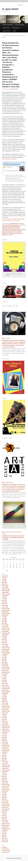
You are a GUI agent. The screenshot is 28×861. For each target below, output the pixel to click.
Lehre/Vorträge (8, 225)
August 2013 (5, 830)
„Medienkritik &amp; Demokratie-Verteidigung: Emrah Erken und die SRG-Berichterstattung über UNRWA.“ (13, 537)
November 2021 (5, 669)
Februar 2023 (5, 644)
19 (10, 565)
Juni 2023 (4, 638)
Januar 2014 (5, 822)
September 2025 (6, 594)
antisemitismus (5, 229)
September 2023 (6, 633)
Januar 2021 (5, 685)
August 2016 (5, 771)
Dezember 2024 (5, 608)
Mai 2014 (4, 815)
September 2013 (6, 828)
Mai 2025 (4, 600)
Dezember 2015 (5, 784)
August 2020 (5, 693)
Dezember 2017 (5, 745)
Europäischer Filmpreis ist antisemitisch (12, 231)
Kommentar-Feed (6, 850)
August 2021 (5, 673)
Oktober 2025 (5, 592)
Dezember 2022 (5, 647)
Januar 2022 (5, 665)
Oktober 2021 (5, 670)
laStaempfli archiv (6, 27)
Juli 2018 (4, 734)
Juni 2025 (4, 598)
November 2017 (5, 747)
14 (16, 564)
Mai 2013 (4, 835)
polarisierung (13, 233)
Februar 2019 (5, 722)
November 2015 (5, 786)
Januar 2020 (5, 704)
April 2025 (4, 602)
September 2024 (6, 613)
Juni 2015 (4, 794)
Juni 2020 (4, 696)
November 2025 (5, 590)
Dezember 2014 (5, 804)
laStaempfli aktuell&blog (7, 24)
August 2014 (5, 810)
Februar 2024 (5, 625)
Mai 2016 (4, 776)
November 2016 (5, 766)
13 (13, 564)
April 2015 (4, 797)
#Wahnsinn (4, 227)
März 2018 (4, 740)
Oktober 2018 (5, 729)
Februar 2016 (5, 781)
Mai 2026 (4, 581)
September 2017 (6, 750)
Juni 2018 (4, 735)
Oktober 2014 (5, 807)
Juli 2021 (4, 675)
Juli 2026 (4, 577)
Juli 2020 (4, 695)
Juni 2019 (4, 716)
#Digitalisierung (7, 226)
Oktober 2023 (5, 631)
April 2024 (4, 621)
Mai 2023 (4, 639)
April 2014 (4, 817)
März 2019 (4, 721)
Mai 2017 (4, 757)
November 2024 (5, 610)
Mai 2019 (4, 717)
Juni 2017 (4, 755)
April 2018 (4, 739)
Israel (9, 233)
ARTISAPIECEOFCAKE (8, 482)
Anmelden (4, 847)
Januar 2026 (5, 587)
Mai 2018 (4, 737)
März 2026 (4, 584)
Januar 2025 (5, 607)
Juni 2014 (4, 814)
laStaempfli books (16, 27)
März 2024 (4, 623)
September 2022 (6, 652)
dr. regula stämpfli (10, 9)
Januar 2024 (5, 626)
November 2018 (5, 727)
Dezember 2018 (5, 726)
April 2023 (4, 641)
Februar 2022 (5, 664)
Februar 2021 (5, 683)
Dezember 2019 (5, 706)
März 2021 (4, 682)
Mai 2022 (4, 659)
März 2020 (4, 701)
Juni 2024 (4, 618)
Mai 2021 (4, 678)
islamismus (4, 233)
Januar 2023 (5, 646)
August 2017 (5, 752)
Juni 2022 (4, 657)
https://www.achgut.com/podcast (9, 159)
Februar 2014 (5, 820)
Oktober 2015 (5, 788)
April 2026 (4, 582)
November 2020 (5, 688)
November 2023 (5, 629)
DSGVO (14, 30)
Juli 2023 (4, 636)
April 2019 (4, 719)
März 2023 (4, 642)
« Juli (6, 570)
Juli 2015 (4, 792)
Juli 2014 (4, 812)
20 (13, 565)
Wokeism (11, 234)
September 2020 (6, 691)
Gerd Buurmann (17, 232)
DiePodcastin (7, 338)
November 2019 (5, 708)
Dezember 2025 (5, 589)
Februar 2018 (5, 742)
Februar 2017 (5, 761)
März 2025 (4, 603)
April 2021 (4, 680)
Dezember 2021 (5, 667)
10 (3, 564)
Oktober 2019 (5, 709)
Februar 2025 (5, 605)
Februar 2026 (5, 585)
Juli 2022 (4, 655)
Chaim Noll (11, 229)
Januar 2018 (5, 744)
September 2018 (6, 730)
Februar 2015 (5, 801)
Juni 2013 (4, 833)
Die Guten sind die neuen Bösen (9, 230)
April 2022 (4, 660)
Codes (3, 225)
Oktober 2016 (5, 768)
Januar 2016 (5, 783)
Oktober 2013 (5, 827)
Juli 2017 (4, 753)
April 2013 (4, 836)
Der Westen (22, 229)
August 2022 (5, 654)
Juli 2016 (4, 773)
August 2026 (5, 576)
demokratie (17, 229)
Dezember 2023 (5, 628)
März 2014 (4, 818)
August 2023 (5, 634)
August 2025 (5, 595)
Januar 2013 (5, 841)
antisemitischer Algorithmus (13, 227)
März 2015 (4, 799)
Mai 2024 (4, 620)
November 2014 (5, 805)
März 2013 (4, 838)
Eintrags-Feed (5, 849)
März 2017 (4, 760)
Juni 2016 (4, 775)
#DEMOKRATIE (13, 223)
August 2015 (5, 791)
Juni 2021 (4, 677)
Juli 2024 (4, 616)
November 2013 (5, 825)
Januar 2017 (5, 763)
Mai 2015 (4, 796)
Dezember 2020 (5, 687)
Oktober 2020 (5, 690)
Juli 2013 (4, 832)
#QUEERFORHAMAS (15, 226)
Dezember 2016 (5, 765)
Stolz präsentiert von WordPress (14, 858)
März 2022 (4, 662)
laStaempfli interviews (19, 24)
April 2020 (4, 700)
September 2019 (6, 711)
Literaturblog (15, 225)
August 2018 (5, 732)
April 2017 (4, 758)
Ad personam (20, 223)
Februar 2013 (5, 840)
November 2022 (5, 649)
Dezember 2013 (5, 823)
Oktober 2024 (5, 612)
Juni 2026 (4, 579)
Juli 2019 (4, 714)
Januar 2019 (5, 724)
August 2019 (5, 713)
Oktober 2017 (5, 748)
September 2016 (6, 770)
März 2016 (4, 779)
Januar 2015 (5, 802)
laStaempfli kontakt (6, 30)
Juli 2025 (4, 597)
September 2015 (6, 789)
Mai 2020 (4, 698)
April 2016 (4, 778)
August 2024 (5, 615)
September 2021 (6, 672)
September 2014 (6, 809)
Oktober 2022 (5, 651)
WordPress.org (5, 852)
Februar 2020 (5, 703)
